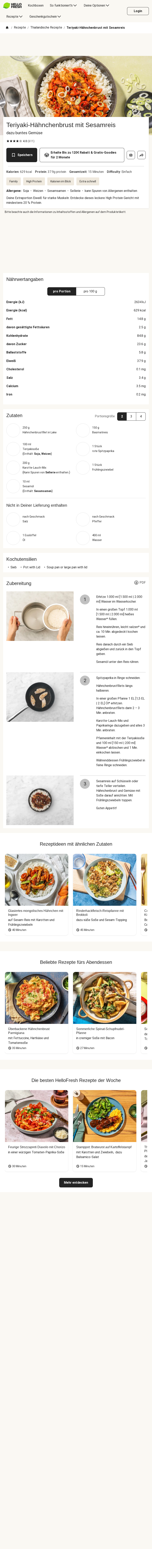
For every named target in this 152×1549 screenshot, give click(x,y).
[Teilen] (141, 155)
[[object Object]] (131, 155)
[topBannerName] (76, 45)
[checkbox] (8, 141)
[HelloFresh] (12, 6)
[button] (76, 415)
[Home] (7, 28)
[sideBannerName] (76, 243)
